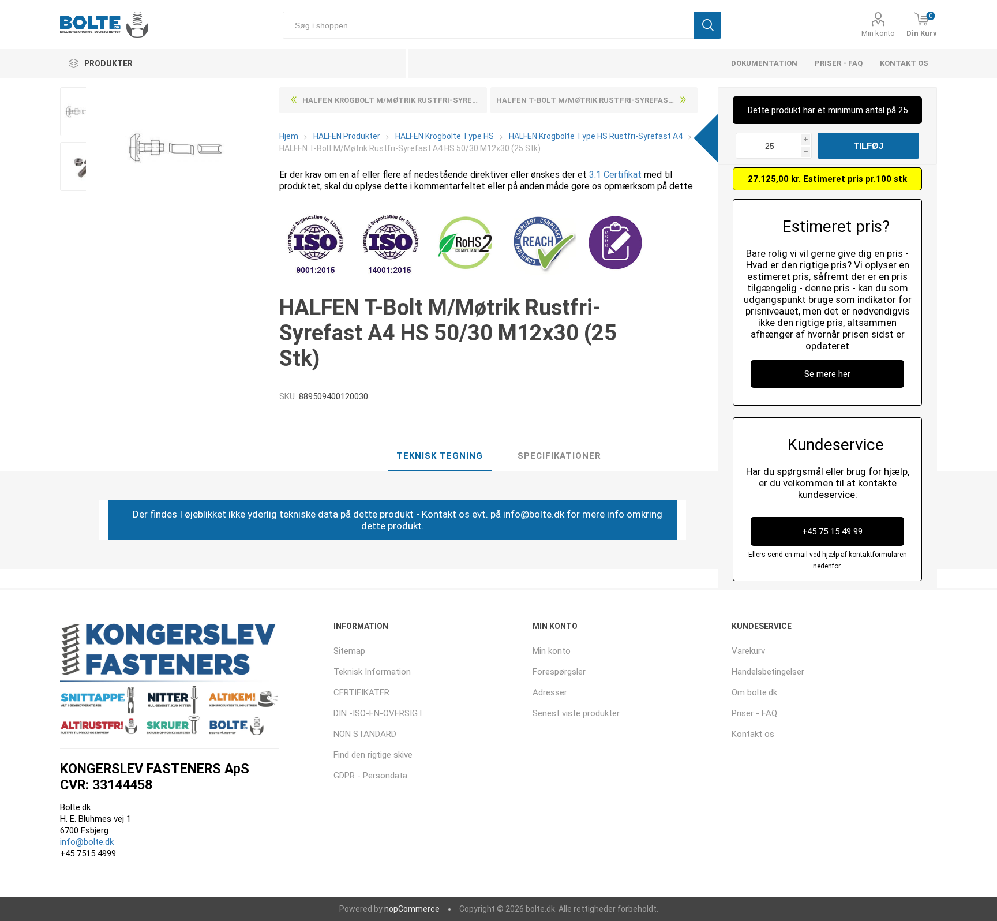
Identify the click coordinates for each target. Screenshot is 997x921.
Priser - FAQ (839, 63)
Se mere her (827, 374)
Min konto (878, 33)
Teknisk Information (372, 672)
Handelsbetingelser (768, 672)
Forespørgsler (559, 672)
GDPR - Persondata (370, 775)
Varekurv (748, 651)
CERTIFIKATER (361, 692)
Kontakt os (904, 63)
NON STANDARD (364, 734)
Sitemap (349, 651)
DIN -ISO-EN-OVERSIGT (378, 713)
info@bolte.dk (87, 842)
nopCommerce (412, 908)
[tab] (440, 456)
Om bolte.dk (754, 692)
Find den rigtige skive (373, 755)
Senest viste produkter (576, 713)
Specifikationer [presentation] (559, 456)
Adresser (550, 692)
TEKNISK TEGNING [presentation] (439, 456)
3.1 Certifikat (615, 174)
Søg (707, 25)
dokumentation (764, 63)
